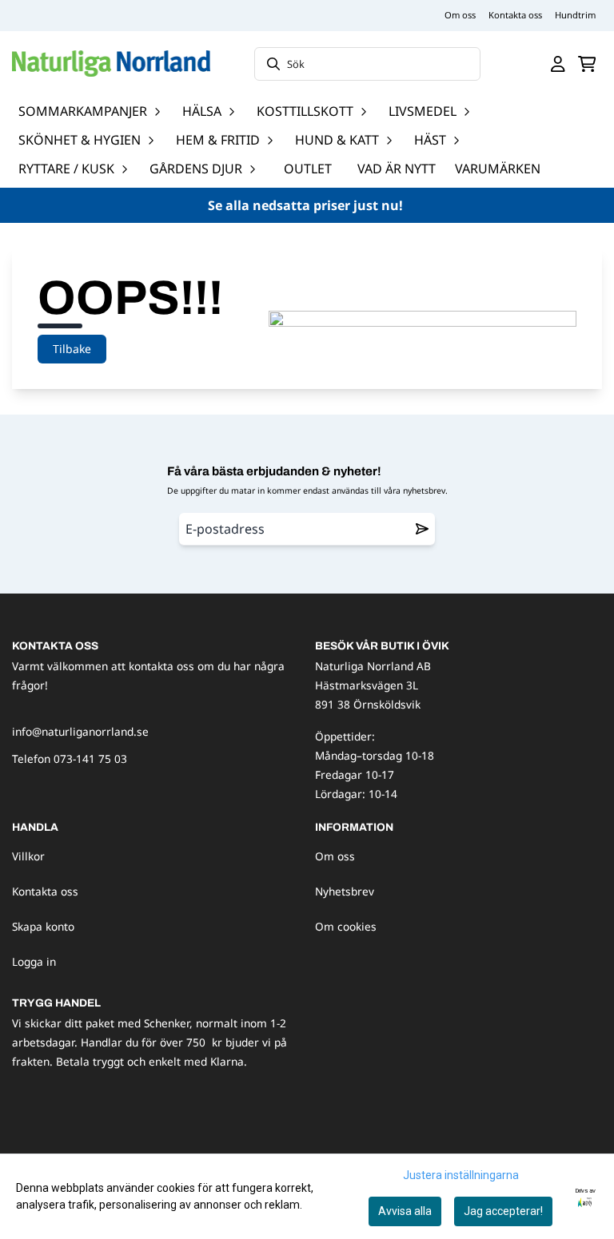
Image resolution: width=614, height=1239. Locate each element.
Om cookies (346, 926)
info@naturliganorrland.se (80, 731)
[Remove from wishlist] (422, 528)
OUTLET (308, 168)
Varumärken (497, 168)
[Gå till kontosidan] (558, 64)
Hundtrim (575, 15)
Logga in (34, 961)
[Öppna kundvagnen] (587, 64)
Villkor (28, 856)
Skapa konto (43, 926)
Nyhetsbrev (344, 891)
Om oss (460, 15)
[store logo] (111, 63)
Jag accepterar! (503, 1211)
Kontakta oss (515, 15)
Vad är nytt (396, 168)
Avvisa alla (405, 1211)
